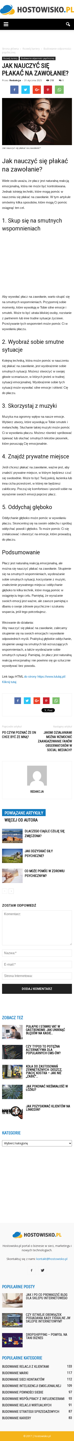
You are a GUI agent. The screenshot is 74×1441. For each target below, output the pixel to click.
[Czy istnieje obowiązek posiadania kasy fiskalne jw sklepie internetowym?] (12, 1320)
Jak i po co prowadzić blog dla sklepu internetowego (46, 1296)
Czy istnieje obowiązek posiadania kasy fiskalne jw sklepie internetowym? (48, 1318)
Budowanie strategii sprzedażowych (30, 1412)
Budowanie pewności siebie (22, 1392)
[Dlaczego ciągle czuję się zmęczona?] (12, 836)
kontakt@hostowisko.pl (51, 1259)
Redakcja (15, 80)
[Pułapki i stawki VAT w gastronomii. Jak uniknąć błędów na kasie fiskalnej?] (12, 1032)
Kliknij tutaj (9, 682)
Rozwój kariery (10, 58)
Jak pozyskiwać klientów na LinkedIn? (48, 1108)
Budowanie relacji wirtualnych (26, 1405)
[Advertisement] (37, 37)
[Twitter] (42, 1270)
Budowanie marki (15, 1373)
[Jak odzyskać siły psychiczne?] (12, 856)
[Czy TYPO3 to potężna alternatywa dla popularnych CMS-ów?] (12, 1052)
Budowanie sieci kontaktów (23, 1379)
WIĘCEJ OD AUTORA (21, 820)
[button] (68, 24)
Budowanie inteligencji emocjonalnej (31, 1386)
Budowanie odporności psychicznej (37, 58)
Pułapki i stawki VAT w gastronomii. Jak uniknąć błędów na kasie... (45, 1030)
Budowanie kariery (16, 1418)
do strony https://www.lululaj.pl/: (45, 676)
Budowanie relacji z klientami (25, 1367)
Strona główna (10, 48)
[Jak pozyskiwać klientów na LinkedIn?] (12, 1112)
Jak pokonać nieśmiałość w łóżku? (47, 1088)
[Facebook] (31, 1270)
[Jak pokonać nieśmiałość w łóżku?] (12, 1092)
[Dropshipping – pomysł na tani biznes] (12, 1340)
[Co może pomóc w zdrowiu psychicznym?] (12, 876)
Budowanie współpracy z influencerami (33, 1399)
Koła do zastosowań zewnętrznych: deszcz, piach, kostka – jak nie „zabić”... (44, 1071)
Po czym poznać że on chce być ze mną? (19, 735)
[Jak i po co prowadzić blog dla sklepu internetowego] (12, 1300)
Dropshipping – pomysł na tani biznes (46, 1336)
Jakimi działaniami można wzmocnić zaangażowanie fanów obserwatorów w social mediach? (55, 741)
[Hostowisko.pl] (37, 10)
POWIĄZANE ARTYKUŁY (24, 812)
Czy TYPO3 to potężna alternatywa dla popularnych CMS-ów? (43, 1049)
